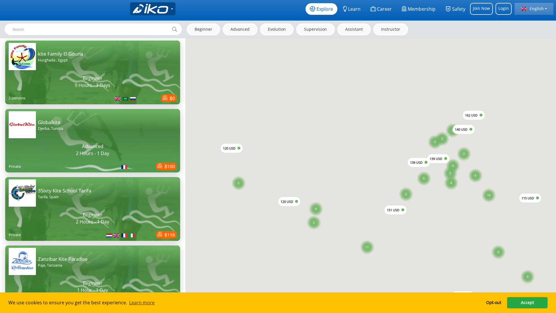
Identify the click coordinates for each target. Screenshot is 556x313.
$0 (172, 98)
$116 (169, 234)
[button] (489, 188)
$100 (169, 166)
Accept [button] (527, 302)
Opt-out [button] (493, 302)
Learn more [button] (142, 302)
